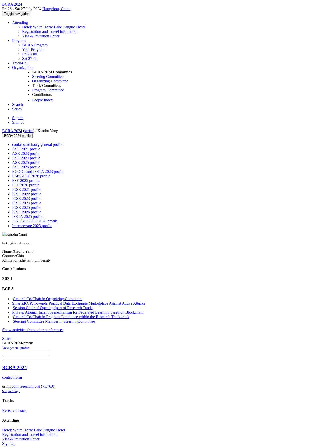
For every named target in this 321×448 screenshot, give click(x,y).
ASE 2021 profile (26, 149)
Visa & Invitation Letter (40, 36)
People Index (42, 100)
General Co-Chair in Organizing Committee (47, 299)
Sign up (18, 122)
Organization (22, 67)
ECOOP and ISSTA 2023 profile (38, 171)
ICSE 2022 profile (26, 194)
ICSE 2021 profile (26, 189)
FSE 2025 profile (25, 180)
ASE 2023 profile (26, 153)
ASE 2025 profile (26, 162)
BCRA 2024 (12, 131)
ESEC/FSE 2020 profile (31, 176)
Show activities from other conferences (32, 330)
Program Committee (48, 90)
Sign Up (8, 443)
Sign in (17, 118)
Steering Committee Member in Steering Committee (54, 321)
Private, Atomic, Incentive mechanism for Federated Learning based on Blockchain (77, 312)
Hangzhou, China (56, 9)
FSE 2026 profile (25, 185)
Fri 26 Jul (29, 54)
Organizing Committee (50, 81)
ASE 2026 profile (26, 167)
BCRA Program (35, 45)
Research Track (14, 410)
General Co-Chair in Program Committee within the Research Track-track (71, 317)
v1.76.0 (48, 386)
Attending (20, 22)
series (28, 131)
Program (19, 40)
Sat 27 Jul (30, 58)
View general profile (15, 348)
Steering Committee (47, 76)
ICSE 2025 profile (26, 207)
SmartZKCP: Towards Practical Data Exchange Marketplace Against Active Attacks (78, 303)
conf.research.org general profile (37, 144)
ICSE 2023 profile (26, 198)
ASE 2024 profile (26, 158)
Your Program (33, 49)
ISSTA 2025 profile (27, 216)
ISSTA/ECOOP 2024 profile (35, 221)
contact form (12, 377)
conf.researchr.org (26, 386)
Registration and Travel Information (50, 31)
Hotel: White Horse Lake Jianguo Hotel (53, 27)
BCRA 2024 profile (17, 136)
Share (6, 338)
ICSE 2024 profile (26, 203)
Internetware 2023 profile (32, 225)
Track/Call (20, 63)
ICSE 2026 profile (26, 212)
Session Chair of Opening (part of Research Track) (53, 308)
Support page (11, 391)
